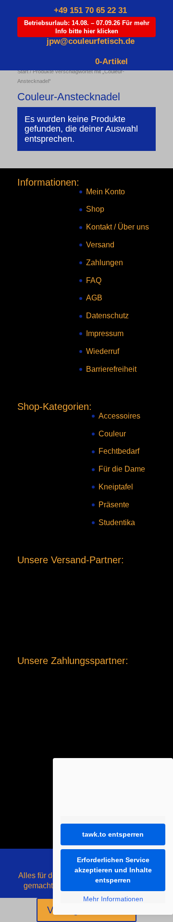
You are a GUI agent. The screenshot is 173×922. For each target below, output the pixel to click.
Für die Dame (122, 469)
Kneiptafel (116, 487)
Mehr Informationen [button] (113, 899)
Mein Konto (105, 192)
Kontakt (99, 227)
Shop (95, 209)
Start (22, 71)
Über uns (133, 227)
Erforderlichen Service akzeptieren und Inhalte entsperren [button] (113, 870)
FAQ (93, 280)
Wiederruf (102, 351)
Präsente (114, 505)
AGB (94, 298)
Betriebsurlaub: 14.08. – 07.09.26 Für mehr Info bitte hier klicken (86, 27)
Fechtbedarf (119, 451)
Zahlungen (104, 262)
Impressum (105, 333)
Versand (100, 245)
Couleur (112, 434)
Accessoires (119, 416)
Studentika (117, 522)
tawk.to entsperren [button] (113, 834)
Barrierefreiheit (111, 369)
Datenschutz (107, 316)
